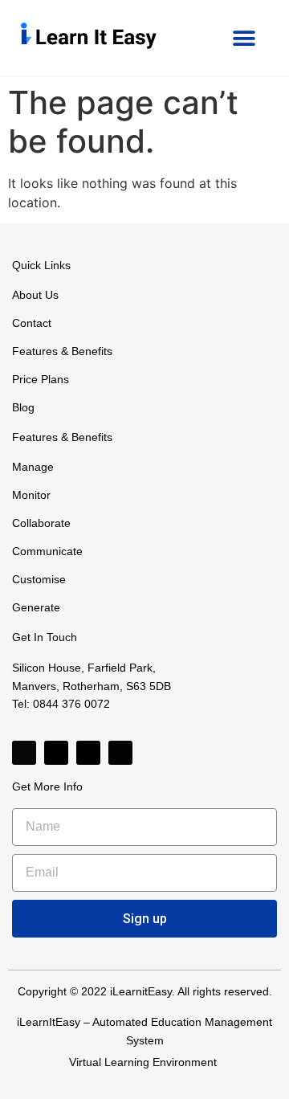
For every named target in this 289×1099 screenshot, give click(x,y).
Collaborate (41, 523)
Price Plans (40, 379)
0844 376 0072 (71, 703)
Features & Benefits (62, 351)
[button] (244, 38)
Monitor (31, 494)
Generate (36, 607)
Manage (33, 466)
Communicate (47, 551)
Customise (39, 579)
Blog (23, 407)
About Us (35, 294)
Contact (31, 323)
